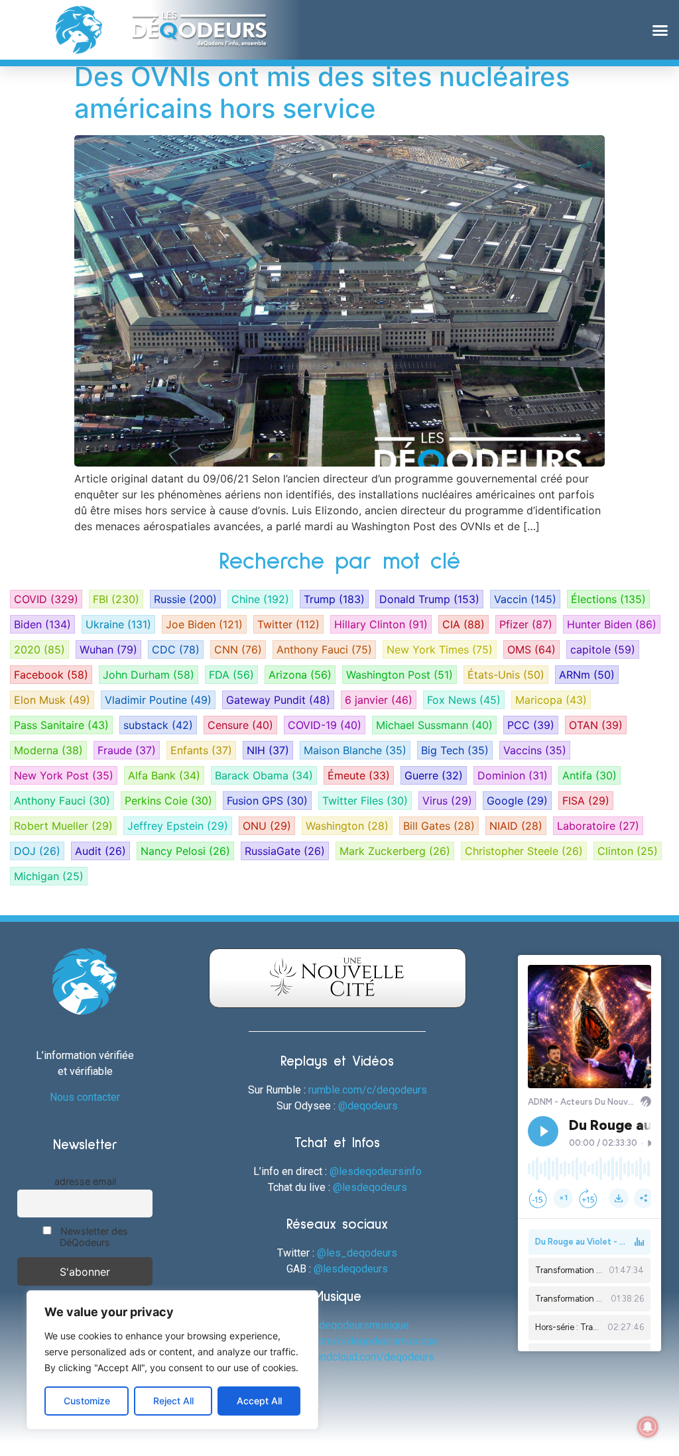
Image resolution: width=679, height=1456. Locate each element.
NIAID (515, 825)
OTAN (596, 725)
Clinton (627, 851)
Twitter (288, 624)
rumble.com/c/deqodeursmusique (358, 1341)
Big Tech (455, 750)
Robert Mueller (63, 825)
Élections (608, 599)
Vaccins (534, 750)
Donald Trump (429, 599)
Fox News (464, 700)
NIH (268, 750)
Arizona (300, 674)
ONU (267, 825)
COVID (46, 599)
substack (158, 725)
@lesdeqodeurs (370, 1187)
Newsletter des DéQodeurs (93, 1236)
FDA (231, 674)
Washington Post (399, 674)
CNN (238, 649)
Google (517, 800)
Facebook (51, 674)
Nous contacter (85, 1097)
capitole (602, 649)
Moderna (48, 750)
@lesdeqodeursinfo (376, 1171)
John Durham (148, 674)
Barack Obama (264, 775)
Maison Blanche (355, 750)
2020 (39, 649)
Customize (87, 1400)
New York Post (63, 775)
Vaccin (525, 599)
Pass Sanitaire (61, 725)
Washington (347, 825)
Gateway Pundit (278, 700)
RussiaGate (285, 851)
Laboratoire (598, 825)
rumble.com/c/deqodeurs (367, 1090)
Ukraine (118, 624)
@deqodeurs (368, 1105)
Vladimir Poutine (158, 700)
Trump (334, 599)
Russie (185, 599)
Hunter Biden (611, 624)
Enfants (201, 750)
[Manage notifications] (647, 1426)
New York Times (440, 649)
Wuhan (108, 649)
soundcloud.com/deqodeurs (369, 1357)
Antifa (589, 775)
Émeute (359, 775)
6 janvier (378, 700)
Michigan (49, 876)
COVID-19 (324, 725)
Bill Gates (439, 825)
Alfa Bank (164, 775)
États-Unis (505, 674)
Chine (260, 599)
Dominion (512, 775)
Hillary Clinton (381, 624)
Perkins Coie (168, 800)
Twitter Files (365, 800)
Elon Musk (52, 700)
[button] (659, 29)
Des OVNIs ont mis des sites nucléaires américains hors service (322, 92)
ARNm (587, 674)
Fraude (126, 750)
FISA (585, 800)
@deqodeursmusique (359, 1325)
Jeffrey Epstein (177, 825)
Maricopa (551, 700)
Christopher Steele (524, 851)
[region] (172, 1359)
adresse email (85, 1181)
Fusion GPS (267, 800)
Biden (42, 624)
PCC (530, 725)
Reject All (173, 1400)
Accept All (259, 1400)
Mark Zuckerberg (395, 851)
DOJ (37, 851)
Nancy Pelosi (185, 851)
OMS (531, 649)
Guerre (433, 775)
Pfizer (525, 624)
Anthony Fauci (324, 649)
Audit (100, 851)
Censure (240, 725)
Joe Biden (204, 624)
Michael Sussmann (434, 725)
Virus (447, 800)
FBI (116, 599)
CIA (463, 624)
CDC (176, 649)
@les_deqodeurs (357, 1253)
